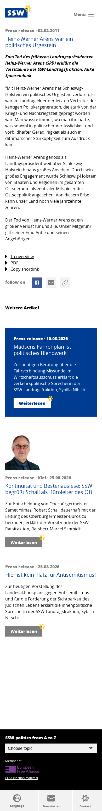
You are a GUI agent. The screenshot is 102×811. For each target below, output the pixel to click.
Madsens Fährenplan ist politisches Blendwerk (42, 350)
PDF (14, 263)
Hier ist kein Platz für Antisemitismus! (50, 575)
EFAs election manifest (21, 778)
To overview (22, 256)
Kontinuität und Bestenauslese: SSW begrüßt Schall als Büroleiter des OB (48, 489)
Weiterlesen (32, 403)
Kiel (42, 477)
